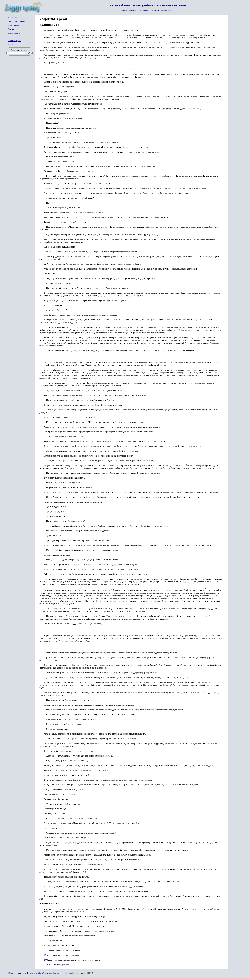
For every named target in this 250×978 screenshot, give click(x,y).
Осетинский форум (128, 10)
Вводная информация (16, 21)
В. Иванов (77, 972)
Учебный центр (14, 25)
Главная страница (16, 972)
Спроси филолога (14, 33)
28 (45, 959)
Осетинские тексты (15, 37)
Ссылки (66, 972)
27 (45, 955)
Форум (10, 45)
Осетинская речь (14, 41)
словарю (23, 50)
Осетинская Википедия (147, 10)
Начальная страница (15, 18)
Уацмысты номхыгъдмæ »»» (56, 964)
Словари (11, 29)
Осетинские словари (165, 10)
